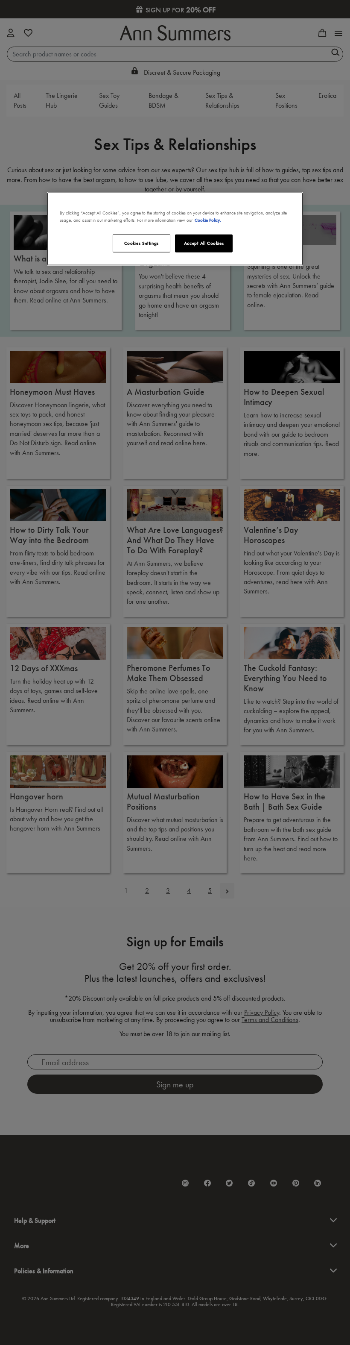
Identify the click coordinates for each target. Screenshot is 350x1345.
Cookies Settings (141, 243)
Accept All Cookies (204, 243)
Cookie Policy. (208, 220)
